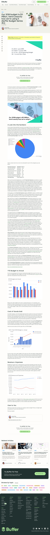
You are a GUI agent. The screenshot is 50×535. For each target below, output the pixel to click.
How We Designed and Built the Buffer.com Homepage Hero (41, 453)
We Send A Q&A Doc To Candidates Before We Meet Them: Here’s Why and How (8, 453)
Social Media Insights (22, 4)
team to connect (28, 223)
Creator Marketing (31, 4)
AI (35, 4)
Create (2, 498)
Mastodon (11, 508)
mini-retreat (26, 225)
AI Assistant (3, 509)
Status (35, 500)
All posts (6, 4)
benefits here (16, 202)
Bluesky (11, 498)
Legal (43, 505)
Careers (44, 500)
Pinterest (11, 509)
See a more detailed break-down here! (15, 266)
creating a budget (26, 67)
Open (5, 9)
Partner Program (45, 503)
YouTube (11, 516)
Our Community (28, 516)
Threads (11, 511)
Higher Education (21, 505)
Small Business (20, 500)
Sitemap (44, 506)
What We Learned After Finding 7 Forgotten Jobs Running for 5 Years (25, 453)
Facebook (11, 500)
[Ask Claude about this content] (2, 50)
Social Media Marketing (13, 4)
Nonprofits (20, 503)
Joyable (22, 209)
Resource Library (29, 504)
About (44, 498)
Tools (38, 4)
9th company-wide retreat (29, 399)
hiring (37, 274)
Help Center (36, 498)
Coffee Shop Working (12, 245)
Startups (19, 508)
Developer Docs (28, 518)
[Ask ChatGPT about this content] (2, 48)
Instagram (11, 504)
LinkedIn (11, 506)
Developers (20, 506)
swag (22, 233)
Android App (3, 516)
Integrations (3, 512)
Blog (2, 4)
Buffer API (3, 523)
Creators (19, 498)
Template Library (29, 500)
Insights (3, 503)
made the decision (36, 130)
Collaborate (3, 505)
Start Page (3, 511)
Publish (2, 500)
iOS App (2, 514)
